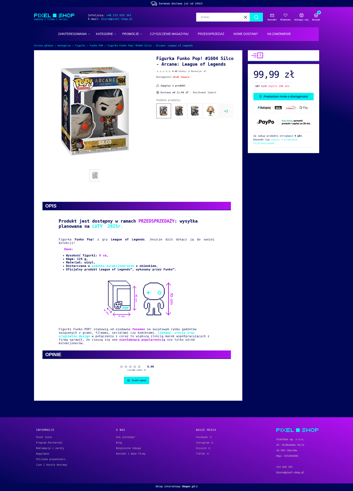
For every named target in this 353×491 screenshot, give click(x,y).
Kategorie (64, 45)
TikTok (201, 453)
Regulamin (42, 453)
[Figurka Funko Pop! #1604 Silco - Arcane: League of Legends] (163, 111)
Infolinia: (109, 15)
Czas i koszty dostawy (51, 464)
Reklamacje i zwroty (50, 448)
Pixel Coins (44, 437)
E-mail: (110, 19)
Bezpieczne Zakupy (128, 448)
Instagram (203, 442)
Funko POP (96, 45)
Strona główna (43, 45)
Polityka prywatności (50, 459)
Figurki (80, 45)
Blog (119, 442)
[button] (256, 17)
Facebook (202, 437)
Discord (202, 448)
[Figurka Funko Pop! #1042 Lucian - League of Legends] (179, 111)
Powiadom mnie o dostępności (286, 96)
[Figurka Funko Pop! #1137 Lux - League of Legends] (210, 111)
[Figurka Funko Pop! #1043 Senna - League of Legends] (195, 111)
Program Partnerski (49, 442)
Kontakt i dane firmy (130, 453)
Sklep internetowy (175, 486)
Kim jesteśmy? (125, 437)
